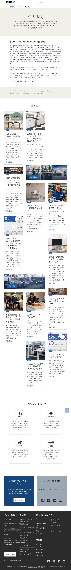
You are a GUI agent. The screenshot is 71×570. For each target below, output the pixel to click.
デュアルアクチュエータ (27, 528)
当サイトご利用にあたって (39, 566)
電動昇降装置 (24, 524)
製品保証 (61, 566)
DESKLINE (39, 549)
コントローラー (25, 535)
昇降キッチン (14, 67)
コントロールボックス (27, 532)
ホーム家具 (39, 534)
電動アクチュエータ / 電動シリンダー (26, 521)
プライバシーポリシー (52, 566)
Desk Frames (24, 545)
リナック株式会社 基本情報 (24, 566)
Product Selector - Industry (26, 550)
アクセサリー (24, 538)
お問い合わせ (19, 500)
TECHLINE (39, 552)
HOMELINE (39, 555)
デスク (38, 531)
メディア (54, 528)
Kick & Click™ (42, 57)
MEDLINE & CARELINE (39, 545)
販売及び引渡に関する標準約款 (35, 567)
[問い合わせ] (67, 410)
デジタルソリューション (27, 542)
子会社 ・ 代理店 (56, 525)
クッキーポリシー (11, 566)
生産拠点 (54, 522)
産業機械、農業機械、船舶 (42, 524)
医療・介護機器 (40, 528)
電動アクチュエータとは (58, 532)
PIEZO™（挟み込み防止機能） (43, 53)
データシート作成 (25, 554)
